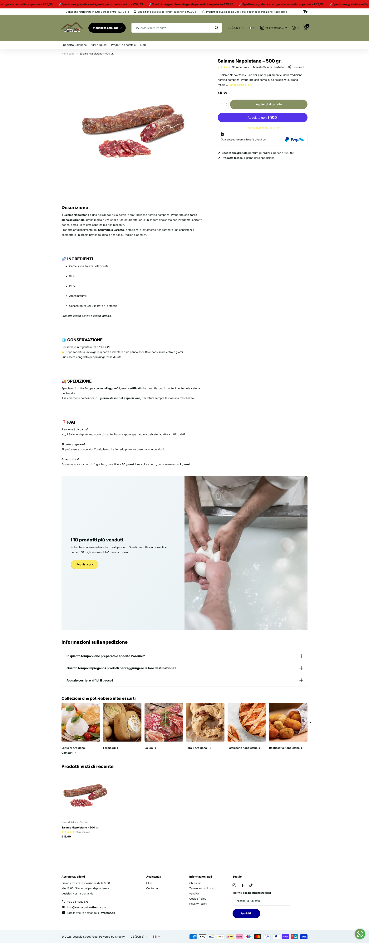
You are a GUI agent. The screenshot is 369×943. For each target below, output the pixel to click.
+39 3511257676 (78, 901)
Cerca (216, 28)
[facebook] (243, 885)
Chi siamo (195, 883)
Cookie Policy (197, 898)
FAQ (149, 883)
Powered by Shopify (112, 936)
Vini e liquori (98, 44)
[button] (227, 101)
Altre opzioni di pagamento (263, 127)
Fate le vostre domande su (91, 912)
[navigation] (310, 722)
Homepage (68, 53)
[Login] (295, 28)
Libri (143, 44)
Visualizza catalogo (106, 27)
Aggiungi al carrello (269, 104)
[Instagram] (234, 885)
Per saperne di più (240, 84)
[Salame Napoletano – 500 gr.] (85, 794)
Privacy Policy (198, 903)
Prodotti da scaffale (123, 44)
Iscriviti (246, 913)
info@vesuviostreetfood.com (86, 907)
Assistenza (153, 876)
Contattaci (152, 888)
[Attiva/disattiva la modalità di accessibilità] (305, 11)
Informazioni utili (200, 876)
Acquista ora (84, 564)
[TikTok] (251, 885)
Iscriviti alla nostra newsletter (252, 892)
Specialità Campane (74, 44)
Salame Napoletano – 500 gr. (80, 827)
